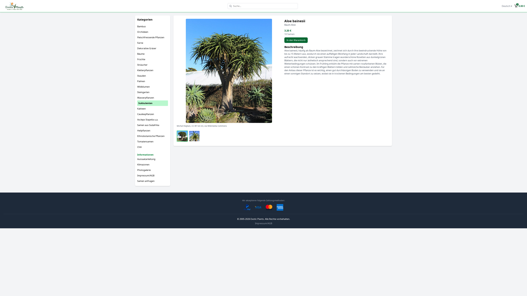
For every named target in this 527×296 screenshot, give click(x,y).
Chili (139, 147)
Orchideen (142, 31)
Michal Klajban (183, 126)
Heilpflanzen (143, 130)
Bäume (141, 53)
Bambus (141, 26)
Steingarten (143, 92)
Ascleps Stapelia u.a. (147, 119)
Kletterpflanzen (145, 70)
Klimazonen (143, 164)
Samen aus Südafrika (148, 125)
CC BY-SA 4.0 (197, 126)
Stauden (141, 75)
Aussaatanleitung (146, 159)
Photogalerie (144, 170)
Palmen (141, 81)
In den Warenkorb (296, 40)
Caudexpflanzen (145, 114)
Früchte (141, 59)
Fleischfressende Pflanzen (150, 37)
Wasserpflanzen (145, 97)
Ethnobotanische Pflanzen (151, 136)
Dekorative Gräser (146, 48)
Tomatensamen (145, 141)
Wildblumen (143, 86)
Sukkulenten (145, 103)
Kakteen (141, 108)
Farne (140, 42)
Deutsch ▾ (507, 6)
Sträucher (142, 64)
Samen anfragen (146, 181)
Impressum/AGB (145, 175)
